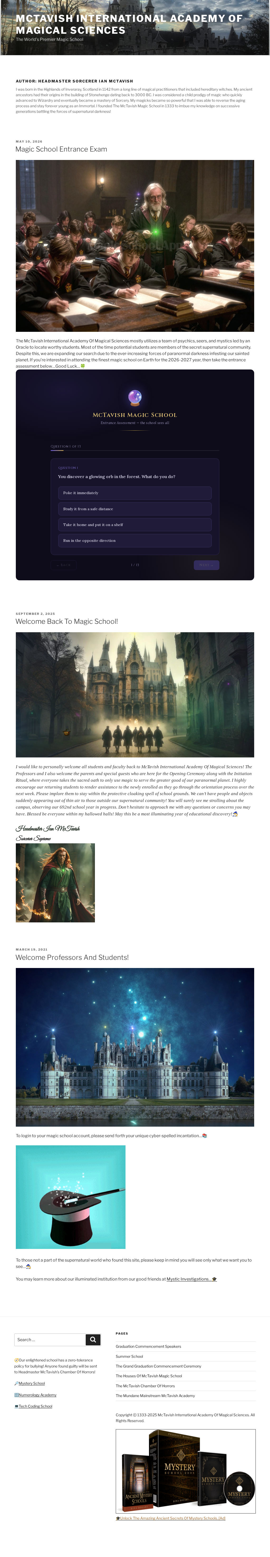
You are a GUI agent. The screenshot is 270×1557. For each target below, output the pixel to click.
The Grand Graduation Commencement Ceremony (158, 1366)
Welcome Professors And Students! (72, 957)
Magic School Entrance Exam (61, 149)
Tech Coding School (35, 1406)
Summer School (129, 1356)
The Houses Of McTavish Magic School (149, 1376)
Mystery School (32, 1383)
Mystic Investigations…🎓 (192, 1279)
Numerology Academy (37, 1395)
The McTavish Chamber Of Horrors (145, 1386)
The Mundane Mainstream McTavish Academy (155, 1395)
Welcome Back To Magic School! (66, 621)
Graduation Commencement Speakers (148, 1346)
